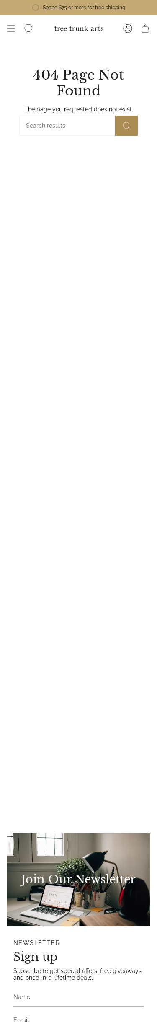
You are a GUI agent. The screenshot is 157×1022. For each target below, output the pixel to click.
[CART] (145, 28)
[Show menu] (11, 28)
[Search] (126, 126)
